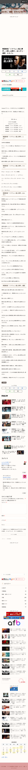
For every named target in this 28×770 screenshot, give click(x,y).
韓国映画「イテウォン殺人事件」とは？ (13, 125)
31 (3, 754)
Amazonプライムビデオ (13, 123)
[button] (18, 74)
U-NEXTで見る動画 (12, 121)
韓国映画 (4, 382)
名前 (3, 515)
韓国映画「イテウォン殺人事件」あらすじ (14, 129)
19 (10, 751)
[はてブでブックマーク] (22, 71)
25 (6, 752)
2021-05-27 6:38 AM (6, 477)
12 (10, 749)
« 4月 (3, 757)
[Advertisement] (14, 32)
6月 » (6, 757)
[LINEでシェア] (10, 74)
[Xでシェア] (6, 71)
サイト (3, 524)
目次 (12, 119)
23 (24, 751)
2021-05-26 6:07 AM (5, 463)
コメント (4, 502)
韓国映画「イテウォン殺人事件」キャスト (14, 127)
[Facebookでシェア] (14, 71)
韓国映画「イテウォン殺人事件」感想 (13, 131)
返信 (25, 472)
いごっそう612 (5, 462)
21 (17, 751)
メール (4, 520)
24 (3, 752)
